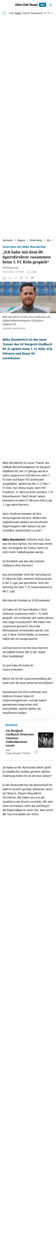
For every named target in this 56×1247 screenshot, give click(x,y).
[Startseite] (26, 5)
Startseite (7, 240)
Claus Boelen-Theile (18, 753)
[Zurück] (4, 13)
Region (21, 240)
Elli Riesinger (13, 267)
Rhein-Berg (36, 240)
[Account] (50, 5)
